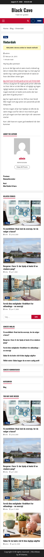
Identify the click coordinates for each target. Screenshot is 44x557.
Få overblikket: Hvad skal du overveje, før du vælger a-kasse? (20, 230)
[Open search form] (28, 21)
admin (7, 53)
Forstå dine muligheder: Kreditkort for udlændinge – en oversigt (18, 305)
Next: (10, 184)
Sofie (6, 234)
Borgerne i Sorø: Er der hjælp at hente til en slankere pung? (20, 267)
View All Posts (22, 167)
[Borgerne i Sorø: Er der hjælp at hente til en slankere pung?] (22, 250)
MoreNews (35, 552)
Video (39, 20)
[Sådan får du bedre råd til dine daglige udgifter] (22, 525)
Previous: (9, 177)
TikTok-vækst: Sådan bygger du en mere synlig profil (21, 360)
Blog (5, 37)
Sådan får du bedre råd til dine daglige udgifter (19, 355)
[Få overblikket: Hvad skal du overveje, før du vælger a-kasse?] (22, 213)
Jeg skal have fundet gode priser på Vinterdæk (21, 81)
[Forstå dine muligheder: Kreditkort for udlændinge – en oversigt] (22, 288)
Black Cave (22, 9)
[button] (3, 21)
